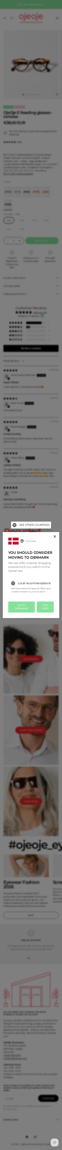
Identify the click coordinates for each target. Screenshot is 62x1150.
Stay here (45, 606)
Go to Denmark (21, 606)
